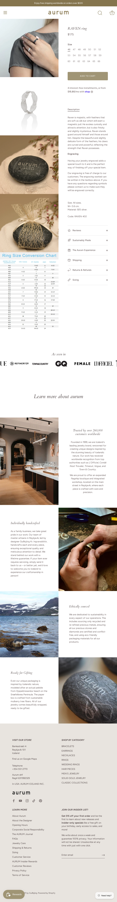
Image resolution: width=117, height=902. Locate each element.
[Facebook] (13, 800)
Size (70, 44)
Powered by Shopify (46, 893)
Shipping (77, 260)
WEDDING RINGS (71, 764)
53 (69, 55)
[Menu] (5, 12)
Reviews (76, 230)
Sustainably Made (81, 240)
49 (84, 49)
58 (95, 55)
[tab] (75, 109)
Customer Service (21, 857)
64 (88, 61)
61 (74, 61)
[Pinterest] (40, 800)
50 (89, 49)
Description (74, 109)
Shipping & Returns (22, 847)
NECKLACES (68, 755)
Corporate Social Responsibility (28, 829)
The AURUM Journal (22, 834)
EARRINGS (67, 750)
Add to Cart (88, 76)
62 (79, 61)
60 (69, 61)
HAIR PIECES (68, 769)
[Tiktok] (33, 800)
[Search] (100, 13)
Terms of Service (20, 875)
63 (84, 61)
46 (69, 49)
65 (94, 61)
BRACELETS (68, 746)
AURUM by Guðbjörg (28, 893)
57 (89, 55)
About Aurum (19, 816)
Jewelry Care (19, 843)
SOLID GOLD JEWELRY (74, 778)
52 (99, 49)
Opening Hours (20, 825)
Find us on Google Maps (24, 759)
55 (79, 55)
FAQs (15, 838)
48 (79, 49)
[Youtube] (20, 800)
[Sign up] (103, 855)
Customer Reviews (21, 866)
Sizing (75, 280)
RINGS (65, 760)
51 (95, 49)
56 (84, 55)
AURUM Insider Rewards (24, 861)
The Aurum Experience (83, 250)
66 (99, 61)
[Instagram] (27, 800)
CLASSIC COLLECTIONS (74, 782)
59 (100, 55)
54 (74, 55)
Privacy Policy (19, 870)
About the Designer (22, 820)
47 (74, 49)
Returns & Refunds (81, 270)
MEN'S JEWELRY (70, 773)
